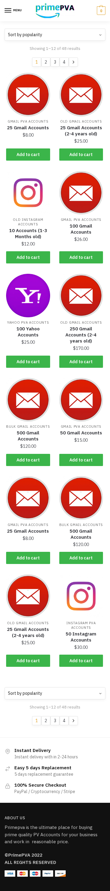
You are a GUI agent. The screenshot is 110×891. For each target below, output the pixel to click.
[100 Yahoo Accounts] (28, 296)
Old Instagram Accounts (28, 222)
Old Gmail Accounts (81, 121)
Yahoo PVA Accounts (28, 322)
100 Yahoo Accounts (28, 332)
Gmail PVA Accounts (28, 121)
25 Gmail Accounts (28, 128)
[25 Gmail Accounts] (28, 95)
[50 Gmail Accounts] (81, 400)
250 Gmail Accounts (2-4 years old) (81, 335)
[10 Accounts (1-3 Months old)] (28, 193)
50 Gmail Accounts (81, 433)
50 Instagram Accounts (81, 637)
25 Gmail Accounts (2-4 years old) (81, 131)
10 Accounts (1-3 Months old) (28, 233)
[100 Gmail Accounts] (81, 193)
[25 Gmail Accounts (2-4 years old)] (81, 95)
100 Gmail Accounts (81, 229)
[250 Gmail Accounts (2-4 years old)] (81, 296)
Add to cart (28, 154)
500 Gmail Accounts (28, 436)
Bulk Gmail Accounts (28, 426)
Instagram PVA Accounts (81, 625)
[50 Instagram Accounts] (81, 596)
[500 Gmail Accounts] (28, 400)
